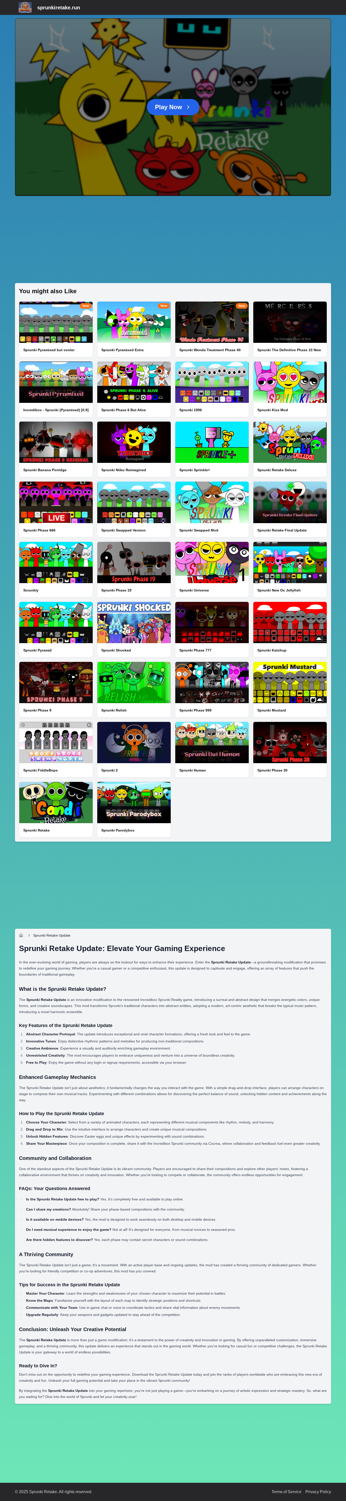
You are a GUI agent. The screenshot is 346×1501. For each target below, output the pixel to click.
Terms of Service (286, 1492)
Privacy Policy (318, 1492)
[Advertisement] (167, 239)
